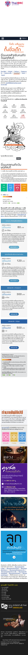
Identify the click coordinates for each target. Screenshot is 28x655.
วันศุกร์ (23, 73)
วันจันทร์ (10, 71)
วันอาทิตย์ (3, 71)
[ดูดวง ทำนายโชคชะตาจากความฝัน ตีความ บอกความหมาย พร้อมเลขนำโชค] (14, 512)
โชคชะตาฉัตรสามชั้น (6, 599)
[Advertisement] (14, 22)
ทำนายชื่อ (4, 594)
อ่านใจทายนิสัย (7, 635)
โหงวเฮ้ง (6, 633)
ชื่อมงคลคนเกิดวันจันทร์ (13, 568)
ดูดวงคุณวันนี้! (5, 427)
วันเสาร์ (3, 75)
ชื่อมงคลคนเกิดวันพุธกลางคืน (8, 571)
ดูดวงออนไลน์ (9, 632)
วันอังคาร (16, 71)
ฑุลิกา (4, 194)
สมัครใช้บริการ (14, 247)
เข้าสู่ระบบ (23, 38)
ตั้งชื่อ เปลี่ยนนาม (13, 633)
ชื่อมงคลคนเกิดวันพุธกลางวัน (17, 570)
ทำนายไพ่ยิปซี (5, 587)
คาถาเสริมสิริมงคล (16, 635)
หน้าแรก (2, 632)
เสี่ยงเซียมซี (4, 589)
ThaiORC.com (16, 642)
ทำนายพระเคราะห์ (6, 595)
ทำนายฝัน (4, 592)
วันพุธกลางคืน (8, 73)
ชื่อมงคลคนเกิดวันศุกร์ (14, 573)
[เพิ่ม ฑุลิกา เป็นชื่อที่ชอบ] (1, 194)
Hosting (20, 643)
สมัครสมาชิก (14, 314)
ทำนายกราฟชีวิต (5, 597)
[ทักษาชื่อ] (26, 197)
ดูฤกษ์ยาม (15, 632)
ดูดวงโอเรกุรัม (5, 590)
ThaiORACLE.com (5, 643)
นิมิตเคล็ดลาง (22, 632)
